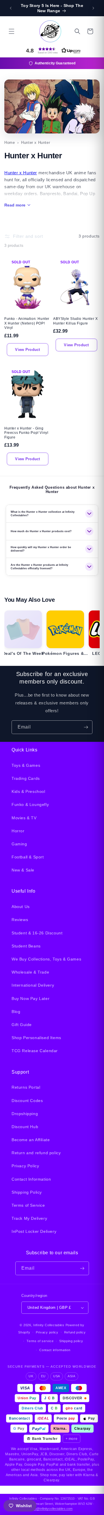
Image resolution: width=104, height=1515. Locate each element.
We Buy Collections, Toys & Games (46, 959)
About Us (21, 906)
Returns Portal (26, 1087)
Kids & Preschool (28, 791)
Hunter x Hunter (20, 172)
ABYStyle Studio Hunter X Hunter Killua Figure (75, 321)
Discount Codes (27, 1100)
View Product (27, 349)
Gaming (19, 844)
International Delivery (33, 985)
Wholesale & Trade (30, 972)
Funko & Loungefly (30, 804)
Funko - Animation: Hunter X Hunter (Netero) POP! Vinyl (26, 323)
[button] (11, 31)
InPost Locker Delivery (34, 1231)
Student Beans (26, 946)
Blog (16, 1011)
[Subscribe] (85, 727)
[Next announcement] (93, 8)
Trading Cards (26, 778)
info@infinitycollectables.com (52, 1508)
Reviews (20, 919)
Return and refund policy (36, 1152)
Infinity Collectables (48, 1325)
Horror (18, 831)
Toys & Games (26, 765)
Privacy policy (47, 1332)
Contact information (54, 1350)
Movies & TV (24, 818)
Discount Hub (25, 1126)
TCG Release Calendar (35, 1050)
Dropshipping (25, 1113)
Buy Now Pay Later (30, 998)
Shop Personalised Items (36, 1037)
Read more (14, 205)
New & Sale (23, 870)
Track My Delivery (29, 1218)
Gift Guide (22, 1024)
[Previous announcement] (10, 8)
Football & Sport (28, 857)
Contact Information (31, 1179)
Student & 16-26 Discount (37, 933)
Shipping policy (71, 1341)
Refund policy (75, 1332)
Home (9, 142)
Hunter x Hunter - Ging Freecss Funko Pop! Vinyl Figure (26, 432)
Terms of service (40, 1341)
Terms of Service (28, 1205)
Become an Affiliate (31, 1139)
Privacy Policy (25, 1166)
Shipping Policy (27, 1192)
